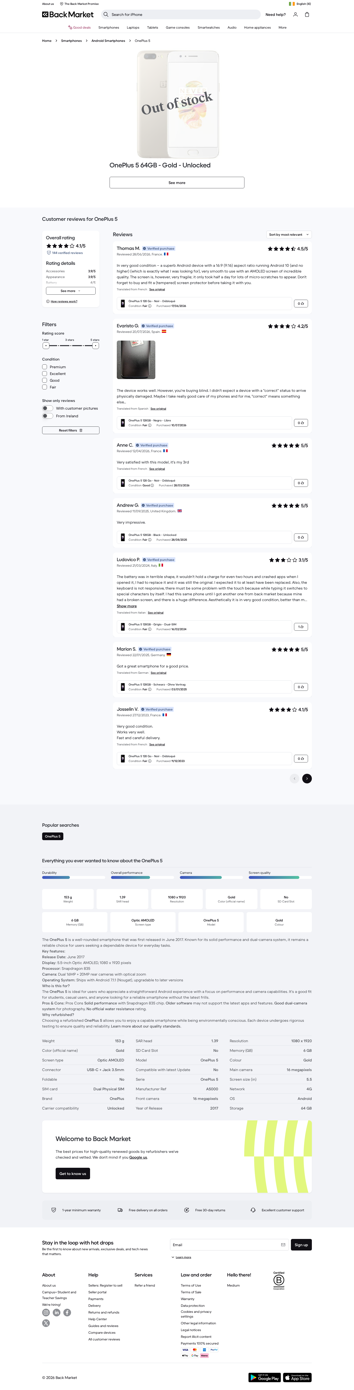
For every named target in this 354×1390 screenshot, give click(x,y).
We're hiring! (51, 1304)
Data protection (193, 1305)
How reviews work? (64, 301)
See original (157, 289)
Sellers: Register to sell (105, 1285)
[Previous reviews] (294, 778)
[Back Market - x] (46, 1323)
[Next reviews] (307, 778)
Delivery (94, 1305)
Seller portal (97, 1292)
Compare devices (102, 1332)
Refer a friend (145, 1285)
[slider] (46, 345)
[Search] (106, 14)
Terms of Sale (191, 1292)
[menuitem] (108, 27)
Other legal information (198, 1323)
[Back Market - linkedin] (56, 1312)
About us (49, 1285)
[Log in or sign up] (295, 14)
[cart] (307, 14)
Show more (127, 605)
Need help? (276, 14)
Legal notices (191, 1330)
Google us (138, 1157)
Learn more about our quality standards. (146, 1026)
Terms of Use (191, 1285)
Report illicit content (196, 1336)
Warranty (187, 1299)
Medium (233, 1285)
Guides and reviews (103, 1326)
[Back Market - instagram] (46, 1312)
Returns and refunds (103, 1312)
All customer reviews (104, 1339)
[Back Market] (67, 14)
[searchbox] (185, 14)
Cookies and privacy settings (196, 1314)
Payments (96, 1299)
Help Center (97, 1319)
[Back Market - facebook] (67, 1312)
